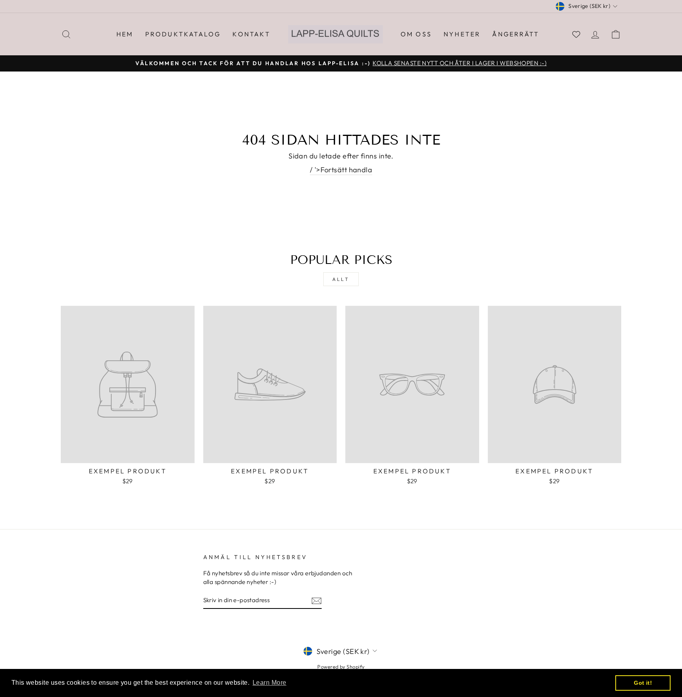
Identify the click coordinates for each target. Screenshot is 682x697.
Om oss (416, 34)
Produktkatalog (183, 34)
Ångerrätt (515, 34)
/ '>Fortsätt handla (341, 169)
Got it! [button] (643, 683)
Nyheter (462, 34)
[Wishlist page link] (576, 34)
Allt (340, 279)
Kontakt (251, 34)
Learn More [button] (270, 682)
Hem (124, 34)
